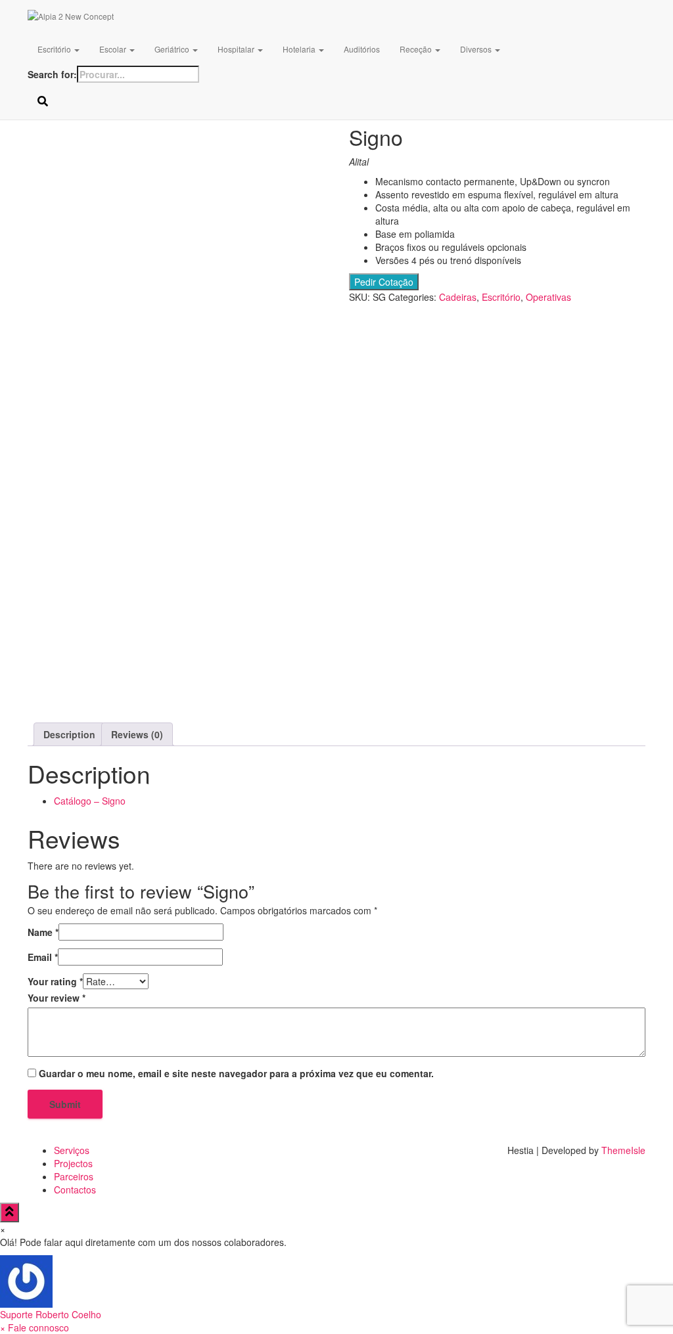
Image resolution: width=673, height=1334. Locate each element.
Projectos (73, 1163)
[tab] (69, 734)
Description (69, 734)
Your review (56, 997)
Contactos (75, 1189)
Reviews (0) (137, 734)
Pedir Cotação (383, 281)
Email (43, 957)
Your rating (55, 981)
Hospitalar (237, 49)
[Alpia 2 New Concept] (268, 16)
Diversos (477, 49)
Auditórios (362, 49)
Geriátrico (172, 49)
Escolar (113, 49)
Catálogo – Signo (90, 800)
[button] (336, 1288)
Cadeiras (457, 296)
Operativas (548, 296)
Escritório (55, 49)
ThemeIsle (623, 1150)
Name (43, 932)
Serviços (71, 1150)
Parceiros (73, 1176)
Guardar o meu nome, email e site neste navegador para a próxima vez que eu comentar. (236, 1073)
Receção (417, 49)
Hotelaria (300, 49)
